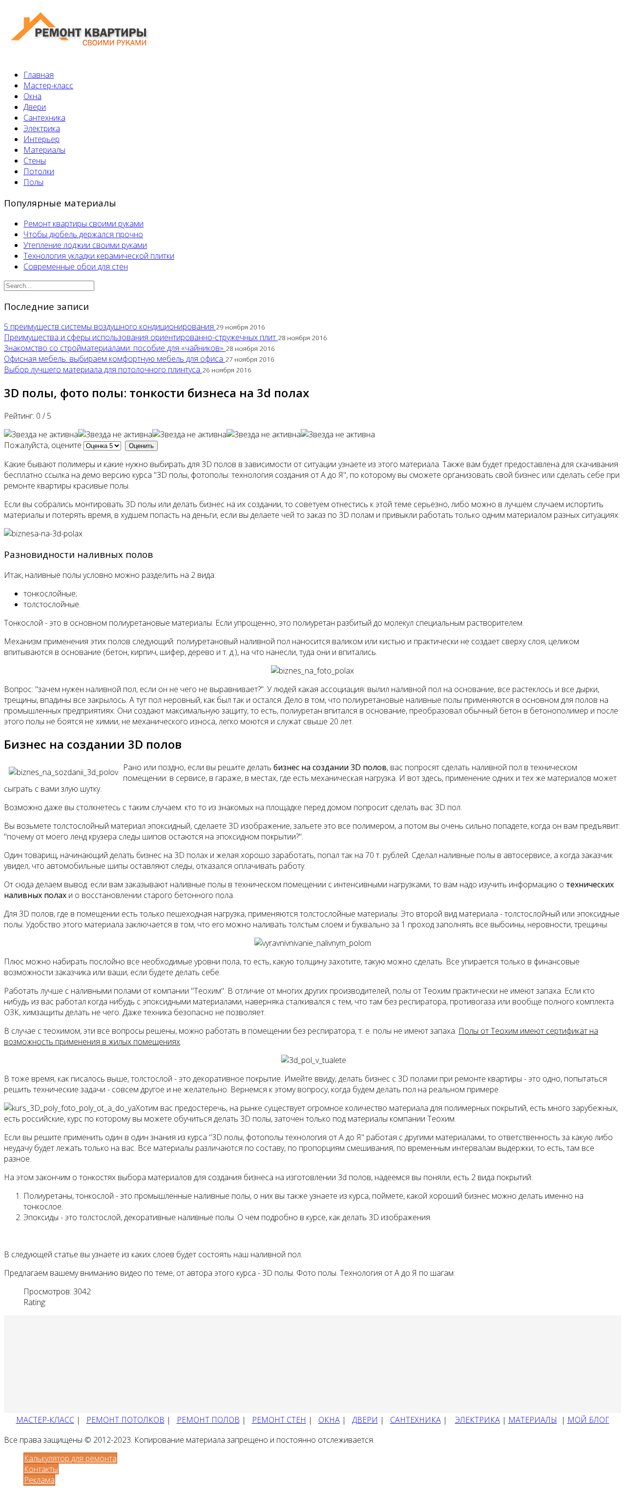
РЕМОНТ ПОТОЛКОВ (125, 1419)
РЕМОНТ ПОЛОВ (208, 1419)
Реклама (39, 1479)
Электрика (41, 128)
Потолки (38, 171)
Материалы (44, 149)
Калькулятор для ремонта (70, 1458)
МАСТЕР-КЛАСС (45, 1419)
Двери (34, 107)
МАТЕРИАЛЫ (532, 1419)
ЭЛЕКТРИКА (477, 1419)
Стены (34, 160)
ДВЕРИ (365, 1419)
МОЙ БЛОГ (588, 1419)
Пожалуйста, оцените (43, 445)
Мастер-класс (48, 85)
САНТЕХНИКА (415, 1419)
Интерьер (41, 139)
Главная (38, 74)
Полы (33, 182)
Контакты (41, 1469)
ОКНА (329, 1419)
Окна (32, 96)
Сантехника (44, 117)
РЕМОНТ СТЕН (279, 1419)
